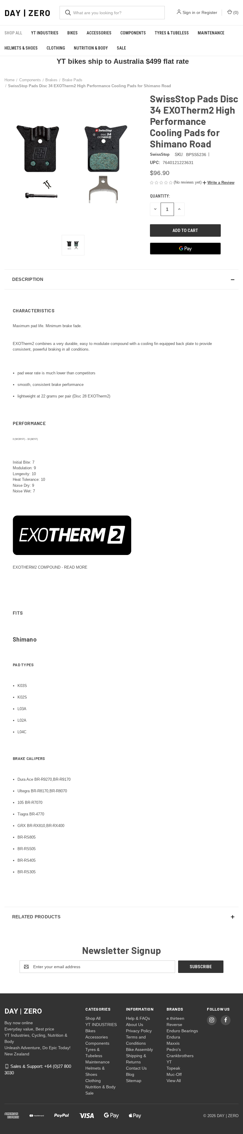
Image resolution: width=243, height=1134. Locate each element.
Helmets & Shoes (21, 48)
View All (174, 1080)
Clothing (56, 48)
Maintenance (211, 33)
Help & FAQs (138, 1018)
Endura (173, 1037)
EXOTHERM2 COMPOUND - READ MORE (50, 567)
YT (169, 1062)
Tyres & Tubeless (172, 33)
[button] (218, 182)
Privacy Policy (139, 1030)
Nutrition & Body (91, 48)
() (235, 12)
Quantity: (160, 196)
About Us (134, 1024)
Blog (130, 1074)
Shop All (13, 33)
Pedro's (174, 1049)
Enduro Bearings (182, 1030)
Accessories (99, 33)
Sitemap (133, 1080)
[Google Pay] (185, 249)
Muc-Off (174, 1074)
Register (209, 12)
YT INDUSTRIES (44, 33)
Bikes (72, 33)
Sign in (189, 12)
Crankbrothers (180, 1055)
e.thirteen (175, 1018)
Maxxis (173, 1043)
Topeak (173, 1068)
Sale (121, 48)
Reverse (174, 1024)
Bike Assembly (139, 1049)
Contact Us (136, 1068)
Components (133, 33)
